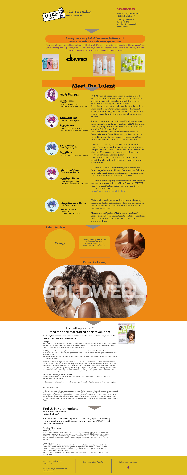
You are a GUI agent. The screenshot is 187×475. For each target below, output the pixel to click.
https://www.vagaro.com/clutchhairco (109, 191)
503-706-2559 (100, 245)
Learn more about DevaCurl (93, 462)
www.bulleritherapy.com (94, 243)
